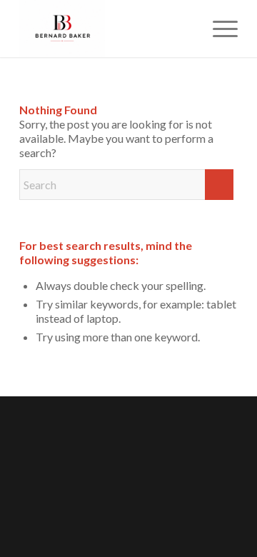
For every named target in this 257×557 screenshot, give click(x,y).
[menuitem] (218, 28)
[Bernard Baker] (106, 28)
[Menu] (218, 28)
